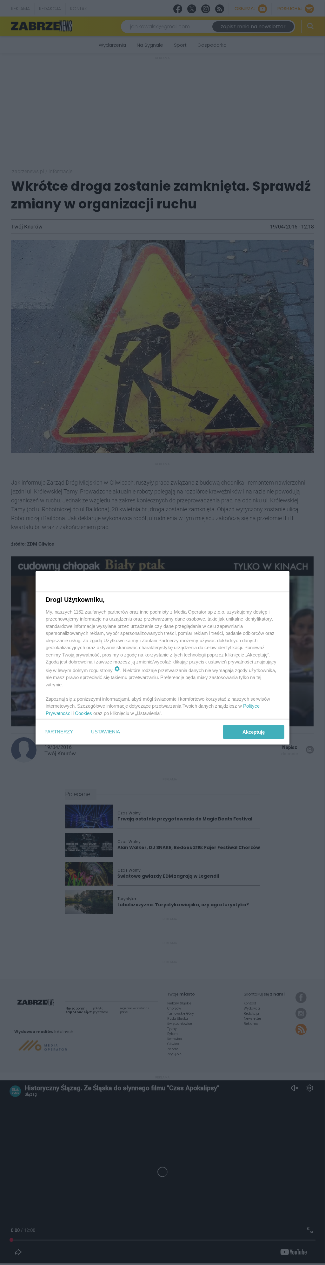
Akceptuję (253, 732)
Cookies (83, 713)
